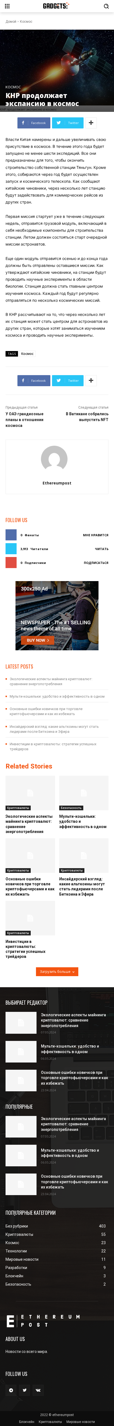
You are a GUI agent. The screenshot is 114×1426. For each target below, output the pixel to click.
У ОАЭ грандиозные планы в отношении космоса (24, 420)
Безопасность (71, 808)
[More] (91, 122)
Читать (101, 549)
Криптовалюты (18, 808)
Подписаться (96, 563)
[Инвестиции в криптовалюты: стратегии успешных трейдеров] (30, 918)
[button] (106, 6)
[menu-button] (7, 6)
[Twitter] (24, 1390)
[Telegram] (11, 1390)
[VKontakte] (38, 1390)
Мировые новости (80, 1422)
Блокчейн (26, 1422)
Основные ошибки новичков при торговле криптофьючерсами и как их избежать (74, 1077)
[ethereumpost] (57, 459)
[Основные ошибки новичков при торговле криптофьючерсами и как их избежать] (30, 855)
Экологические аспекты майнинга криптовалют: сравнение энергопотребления (73, 1020)
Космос (26, 22)
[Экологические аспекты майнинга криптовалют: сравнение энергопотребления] (30, 793)
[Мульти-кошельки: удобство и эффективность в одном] (84, 793)
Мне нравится (95, 535)
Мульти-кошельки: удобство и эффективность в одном (57, 696)
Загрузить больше (55, 971)
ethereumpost (57, 483)
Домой (11, 22)
